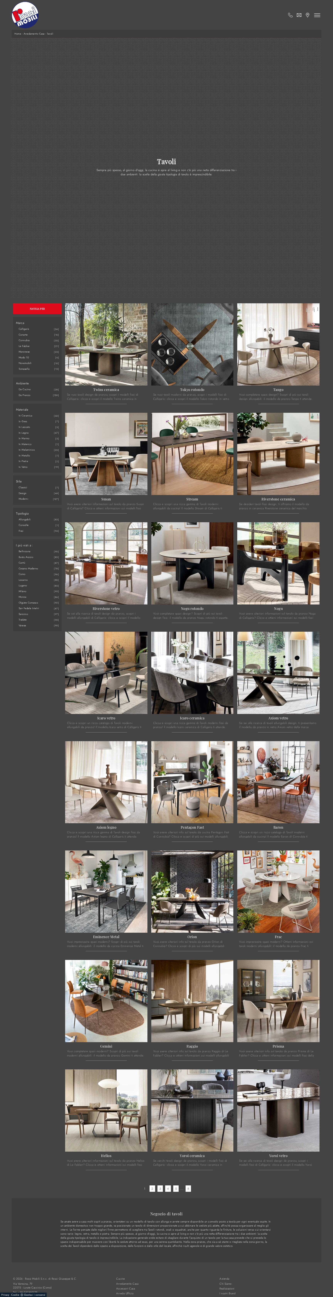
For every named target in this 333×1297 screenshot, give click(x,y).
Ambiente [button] (22, 383)
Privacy (5, 1295)
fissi (21, 531)
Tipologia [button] (22, 513)
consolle (24, 525)
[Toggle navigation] (317, 15)
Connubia (24, 340)
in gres (23, 421)
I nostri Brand (227, 1293)
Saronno (23, 614)
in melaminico (27, 450)
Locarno (23, 580)
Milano (22, 591)
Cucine (120, 1279)
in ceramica (25, 415)
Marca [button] (20, 323)
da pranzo (24, 395)
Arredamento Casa (34, 34)
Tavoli (50, 34)
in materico (25, 444)
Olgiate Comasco (28, 602)
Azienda (224, 1279)
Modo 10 (24, 357)
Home (17, 34)
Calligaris (24, 329)
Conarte (23, 335)
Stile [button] (19, 481)
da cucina (25, 389)
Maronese (24, 351)
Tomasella (24, 369)
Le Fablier (24, 346)
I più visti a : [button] (24, 545)
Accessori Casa (125, 1288)
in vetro (23, 467)
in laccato (24, 427)
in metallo (24, 455)
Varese (22, 625)
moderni (23, 499)
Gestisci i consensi (34, 1295)
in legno (24, 433)
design (23, 493)
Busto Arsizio (26, 557)
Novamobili (25, 363)
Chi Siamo (225, 1284)
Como (22, 574)
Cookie (15, 1295)
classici (23, 487)
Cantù (22, 563)
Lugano (23, 585)
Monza (22, 597)
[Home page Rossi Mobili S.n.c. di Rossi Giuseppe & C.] (25, 15)
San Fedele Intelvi (29, 608)
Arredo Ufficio (125, 1293)
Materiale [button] (22, 410)
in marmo (24, 438)
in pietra (23, 461)
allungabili (25, 519)
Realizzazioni (227, 1288)
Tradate (23, 619)
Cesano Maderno (28, 568)
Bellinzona (24, 551)
